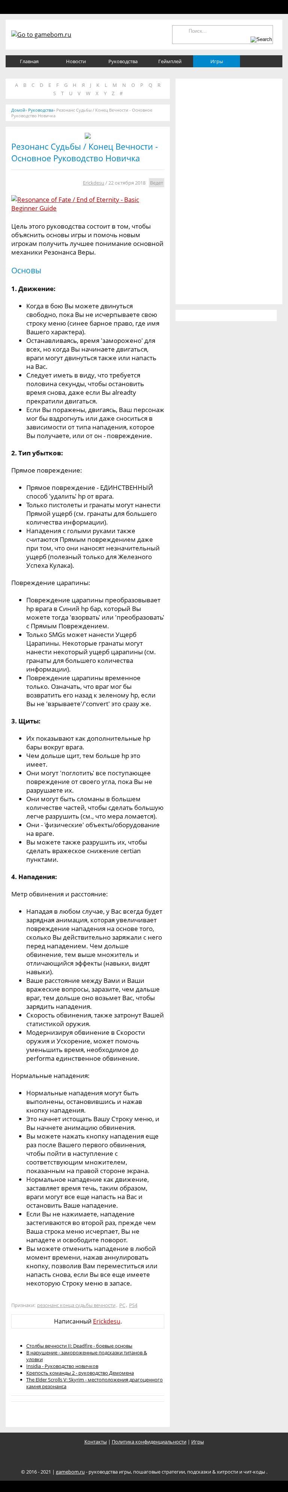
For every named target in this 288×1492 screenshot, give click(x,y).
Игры (216, 61)
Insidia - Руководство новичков (62, 1366)
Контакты (95, 1441)
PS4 (133, 1305)
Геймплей (170, 61)
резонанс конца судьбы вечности (76, 1305)
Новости (76, 61)
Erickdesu (93, 182)
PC (122, 1305)
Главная (29, 61)
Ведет (156, 182)
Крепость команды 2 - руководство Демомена (80, 1372)
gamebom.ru (70, 1471)
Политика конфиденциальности (149, 1441)
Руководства (123, 61)
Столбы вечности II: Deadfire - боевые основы (79, 1345)
